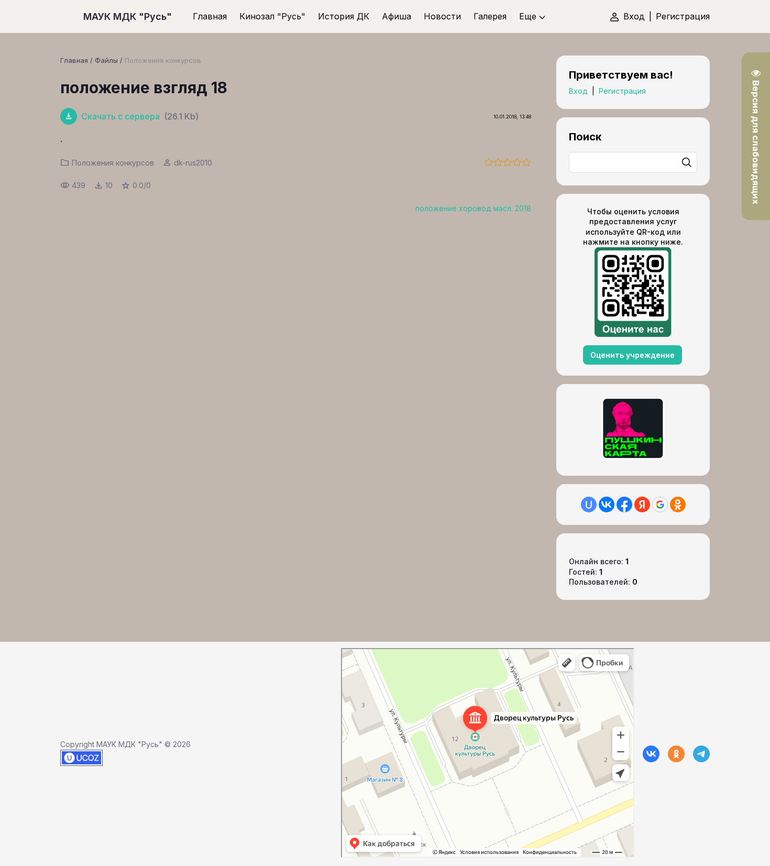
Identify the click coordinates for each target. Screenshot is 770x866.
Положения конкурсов (163, 60)
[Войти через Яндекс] (642, 504)
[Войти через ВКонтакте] (606, 504)
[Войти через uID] (589, 504)
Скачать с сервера (120, 116)
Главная (74, 60)
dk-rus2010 (193, 162)
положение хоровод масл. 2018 (473, 208)
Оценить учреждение (632, 354)
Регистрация (683, 16)
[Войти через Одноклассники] (678, 504)
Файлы (106, 60)
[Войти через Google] (660, 504)
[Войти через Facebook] (624, 504)
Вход (634, 16)
